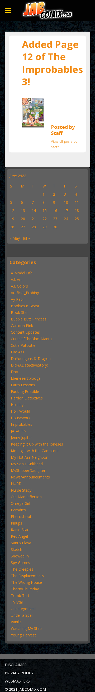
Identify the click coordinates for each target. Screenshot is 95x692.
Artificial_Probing (25, 292)
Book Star (19, 312)
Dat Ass (17, 351)
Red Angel (19, 536)
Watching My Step (26, 628)
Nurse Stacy (21, 490)
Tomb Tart (20, 595)
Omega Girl (20, 503)
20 (23, 218)
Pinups (16, 523)
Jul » (26, 238)
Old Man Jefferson (26, 496)
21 (34, 218)
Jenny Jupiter (21, 437)
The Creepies (22, 569)
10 (66, 202)
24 (66, 218)
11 (77, 202)
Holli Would (20, 411)
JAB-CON (18, 430)
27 (23, 226)
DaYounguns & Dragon (31, 358)
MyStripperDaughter (28, 470)
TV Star (17, 602)
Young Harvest (23, 634)
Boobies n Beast (25, 305)
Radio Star (19, 529)
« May (15, 238)
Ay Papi (17, 299)
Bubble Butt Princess (28, 319)
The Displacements (27, 575)
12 (12, 210)
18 (77, 210)
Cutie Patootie (23, 345)
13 (23, 210)
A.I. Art (16, 279)
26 (12, 226)
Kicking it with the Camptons (35, 450)
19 (12, 218)
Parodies (18, 509)
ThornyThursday (25, 588)
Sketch (16, 549)
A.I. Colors (19, 286)
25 (77, 218)
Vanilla (16, 621)
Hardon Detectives (27, 398)
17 (66, 210)
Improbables (21, 424)
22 (44, 218)
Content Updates (25, 332)
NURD (16, 483)
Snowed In (20, 555)
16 (55, 210)
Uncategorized (23, 608)
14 (34, 210)
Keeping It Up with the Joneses (37, 444)
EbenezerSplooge (26, 378)
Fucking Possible (25, 391)
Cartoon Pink (22, 325)
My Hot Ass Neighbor (29, 457)
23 (55, 218)
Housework (20, 417)
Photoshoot (21, 516)
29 (44, 226)
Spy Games (20, 562)
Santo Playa (21, 542)
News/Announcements (30, 477)
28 (34, 226)
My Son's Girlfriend (27, 463)
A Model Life (21, 272)
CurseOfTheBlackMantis (31, 338)
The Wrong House (26, 582)
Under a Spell (22, 615)
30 (55, 226)
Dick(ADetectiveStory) (29, 365)
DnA (14, 371)
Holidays (18, 404)
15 (44, 210)
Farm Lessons (23, 384)
